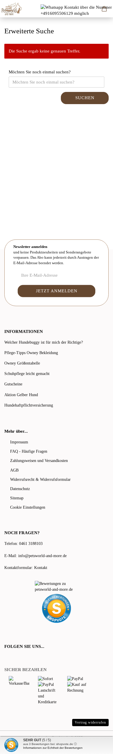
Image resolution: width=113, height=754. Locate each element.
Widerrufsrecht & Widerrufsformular (40, 479)
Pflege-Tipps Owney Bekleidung (31, 353)
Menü (8, 8)
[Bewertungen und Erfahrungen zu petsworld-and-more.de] (56, 586)
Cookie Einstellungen (27, 507)
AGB (14, 470)
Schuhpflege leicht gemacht (27, 373)
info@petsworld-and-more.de (42, 556)
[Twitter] (15, 658)
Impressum (19, 442)
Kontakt (40, 568)
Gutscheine (13, 384)
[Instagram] (30, 658)
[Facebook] (7, 658)
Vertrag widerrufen (90, 722)
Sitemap (16, 498)
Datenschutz (20, 489)
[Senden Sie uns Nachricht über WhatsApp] (77, 10)
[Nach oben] (97, 745)
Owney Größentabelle (22, 363)
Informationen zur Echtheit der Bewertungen (53, 747)
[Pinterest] (23, 658)
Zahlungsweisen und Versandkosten (39, 460)
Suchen (84, 97)
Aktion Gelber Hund (21, 395)
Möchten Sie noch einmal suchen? (40, 72)
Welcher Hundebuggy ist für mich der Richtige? (43, 342)
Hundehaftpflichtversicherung (28, 405)
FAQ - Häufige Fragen (28, 451)
